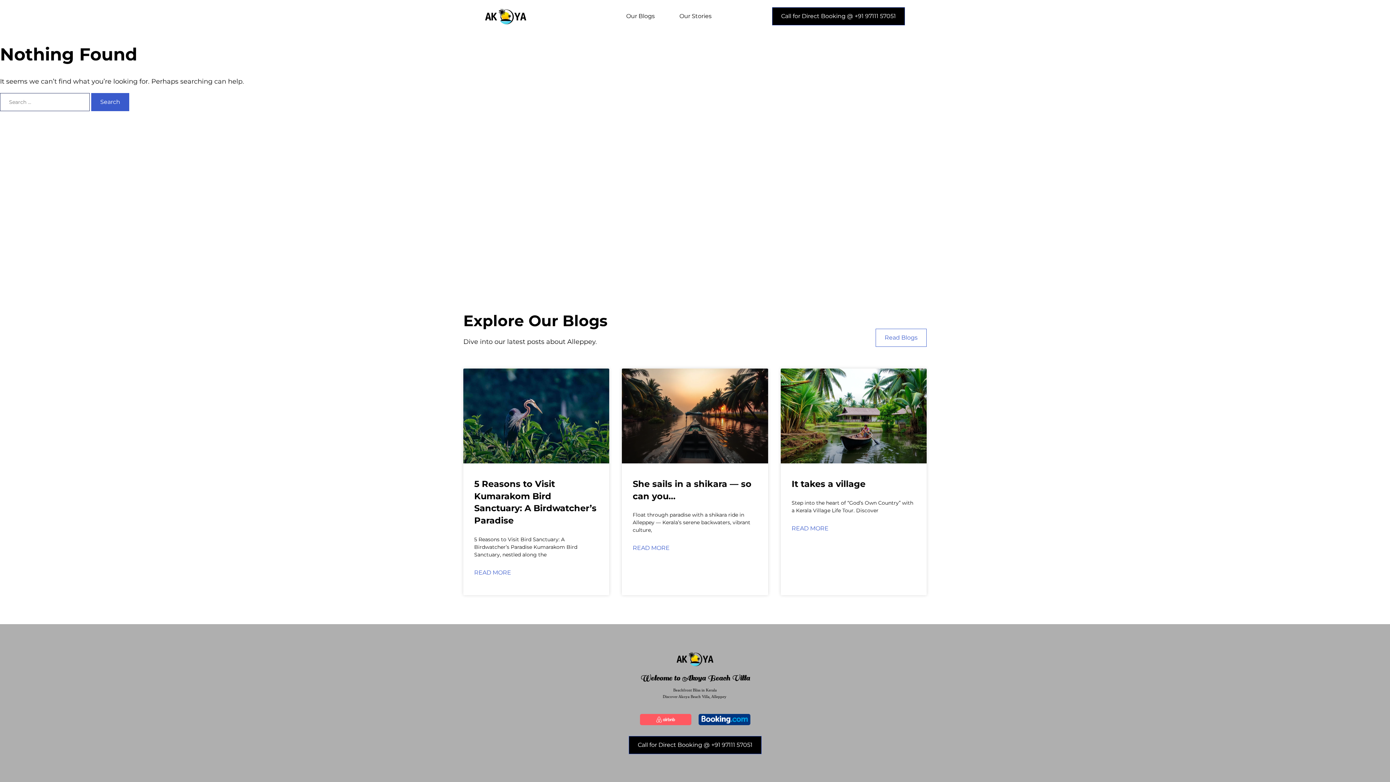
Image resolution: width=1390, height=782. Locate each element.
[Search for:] (45, 102)
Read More (492, 572)
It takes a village (828, 484)
